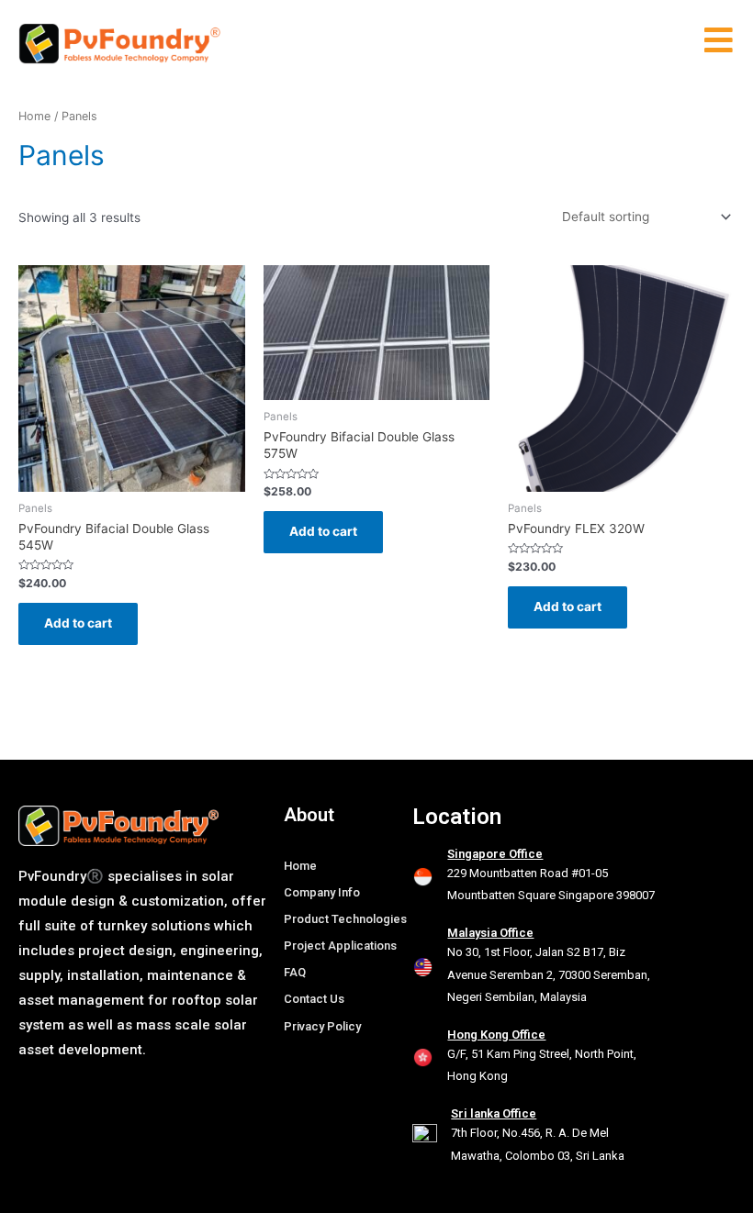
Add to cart (78, 623)
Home (34, 116)
